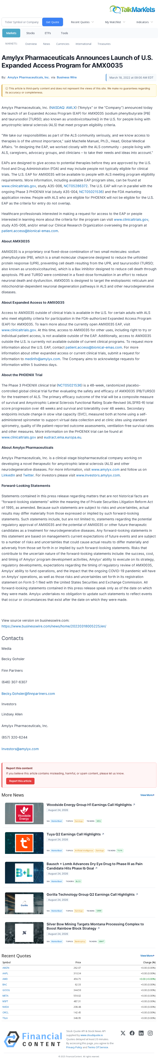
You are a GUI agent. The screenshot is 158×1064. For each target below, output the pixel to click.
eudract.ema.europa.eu (62, 437)
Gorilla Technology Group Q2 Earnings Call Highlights (92, 894)
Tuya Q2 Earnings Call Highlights (75, 834)
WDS (99, 821)
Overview (31, 44)
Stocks (30, 33)
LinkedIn (8, 475)
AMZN (6, 967)
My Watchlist (113, 22)
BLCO (78, 881)
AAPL (5, 973)
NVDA (6, 1007)
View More (146, 795)
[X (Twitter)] (123, 1039)
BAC (5, 984)
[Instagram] (150, 1039)
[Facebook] (132, 1039)
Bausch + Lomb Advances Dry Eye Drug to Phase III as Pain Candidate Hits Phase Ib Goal (95, 866)
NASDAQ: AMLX (63, 108)
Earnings (79, 821)
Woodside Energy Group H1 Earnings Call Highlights (91, 805)
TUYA (119, 850)
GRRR (99, 911)
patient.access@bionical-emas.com (30, 231)
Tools (64, 33)
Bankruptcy (80, 941)
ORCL (5, 1012)
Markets (11, 33)
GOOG (6, 990)
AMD (5, 979)
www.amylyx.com (105, 469)
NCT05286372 (76, 186)
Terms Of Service (98, 1047)
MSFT (5, 1001)
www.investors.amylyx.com (98, 475)
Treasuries (104, 44)
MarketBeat (56, 821)
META (5, 995)
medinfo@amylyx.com (42, 359)
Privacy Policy (74, 1047)
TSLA (5, 1018)
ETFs (48, 33)
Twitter (28, 475)
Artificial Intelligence (84, 850)
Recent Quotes (80, 22)
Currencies (62, 44)
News (46, 44)
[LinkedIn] (141, 1039)
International (83, 44)
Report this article (20, 780)
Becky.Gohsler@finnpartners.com (28, 694)
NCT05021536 (91, 192)
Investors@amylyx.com (20, 749)
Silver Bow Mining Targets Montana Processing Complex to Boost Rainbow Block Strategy (95, 926)
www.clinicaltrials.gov (19, 186)
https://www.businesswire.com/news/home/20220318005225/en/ (54, 626)
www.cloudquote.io (92, 1035)
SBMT (101, 941)
